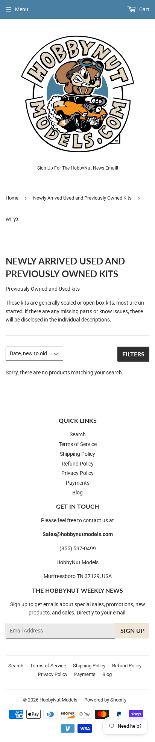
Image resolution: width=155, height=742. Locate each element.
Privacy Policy (77, 473)
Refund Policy (78, 464)
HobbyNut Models (59, 700)
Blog (77, 493)
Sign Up (132, 630)
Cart (143, 9)
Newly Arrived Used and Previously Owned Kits (82, 198)
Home (12, 198)
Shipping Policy (77, 454)
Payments (78, 483)
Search (78, 434)
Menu (21, 9)
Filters (133, 353)
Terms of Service (78, 444)
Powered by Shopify (105, 700)
